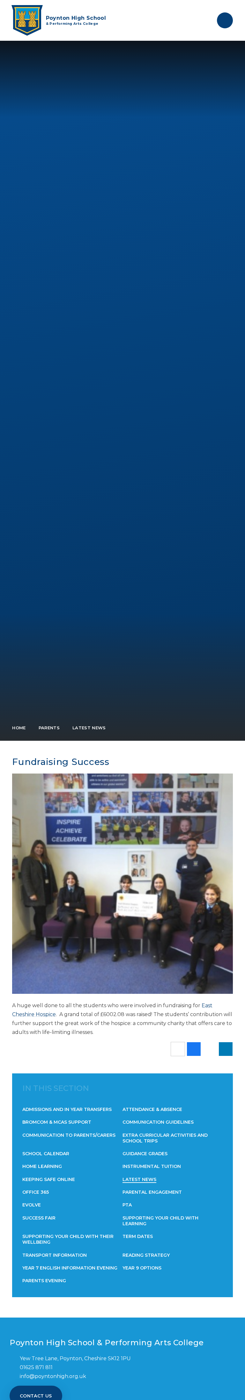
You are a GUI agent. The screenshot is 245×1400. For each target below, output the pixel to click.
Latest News (89, 727)
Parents (49, 727)
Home (19, 727)
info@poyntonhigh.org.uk (53, 1376)
